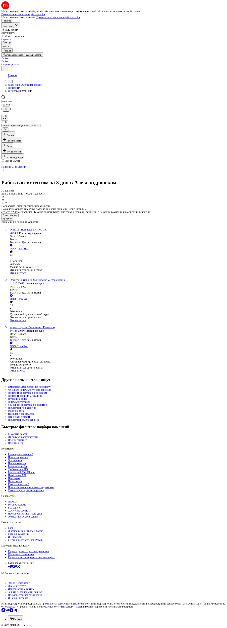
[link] (7, 50)
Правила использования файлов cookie (58, 17)
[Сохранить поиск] (4, 117)
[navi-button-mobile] (4, 68)
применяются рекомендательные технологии (67, 603)
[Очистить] (6, 109)
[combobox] (16, 101)
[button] (5, 58)
